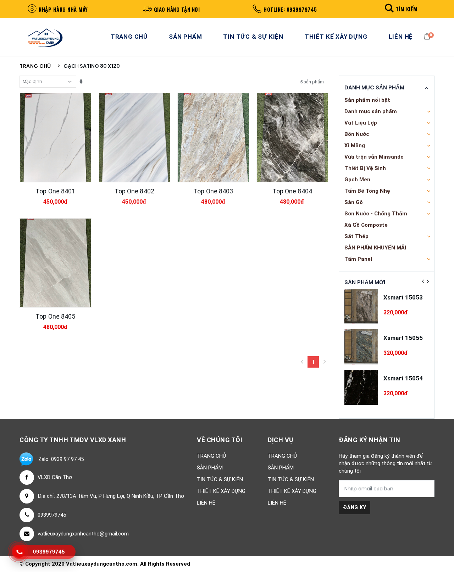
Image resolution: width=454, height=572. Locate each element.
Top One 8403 (213, 191)
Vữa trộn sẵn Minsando (374, 157)
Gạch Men (357, 179)
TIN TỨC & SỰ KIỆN (253, 36)
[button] (400, 8)
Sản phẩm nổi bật (367, 100)
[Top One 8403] (213, 137)
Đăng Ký (354, 507)
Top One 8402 (134, 191)
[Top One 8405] (55, 263)
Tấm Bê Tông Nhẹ (367, 191)
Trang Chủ (129, 36)
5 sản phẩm (312, 81)
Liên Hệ (401, 36)
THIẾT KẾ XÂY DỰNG (336, 36)
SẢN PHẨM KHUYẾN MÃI (375, 247)
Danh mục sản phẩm (370, 111)
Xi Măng (354, 145)
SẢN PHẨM (185, 36)
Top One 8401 (55, 191)
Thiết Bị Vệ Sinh (365, 168)
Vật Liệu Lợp (360, 123)
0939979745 (52, 515)
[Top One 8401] (55, 137)
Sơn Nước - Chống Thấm (375, 213)
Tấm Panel (358, 259)
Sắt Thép (356, 236)
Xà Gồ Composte (366, 225)
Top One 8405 (55, 316)
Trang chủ (35, 66)
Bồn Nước (356, 134)
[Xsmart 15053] (361, 306)
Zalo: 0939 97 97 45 (61, 459)
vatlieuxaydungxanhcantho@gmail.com (83, 533)
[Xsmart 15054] (361, 387)
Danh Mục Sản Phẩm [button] (374, 87)
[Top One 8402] (134, 137)
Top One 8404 (292, 191)
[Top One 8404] (292, 137)
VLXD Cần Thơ (55, 477)
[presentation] (422, 281)
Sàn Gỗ (353, 202)
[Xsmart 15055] (361, 346)
